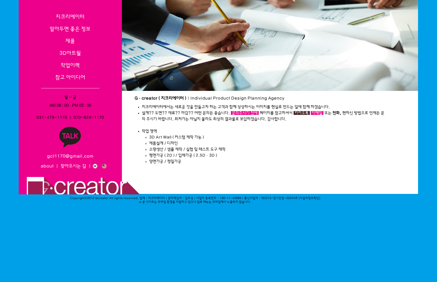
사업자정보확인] (310, 198)
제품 (70, 41)
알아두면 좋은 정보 (70, 29)
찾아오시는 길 (74, 166)
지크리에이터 (70, 16)
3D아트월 (70, 53)
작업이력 (70, 65)
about (47, 166)
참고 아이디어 (70, 77)
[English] (102, 166)
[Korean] (93, 166)
